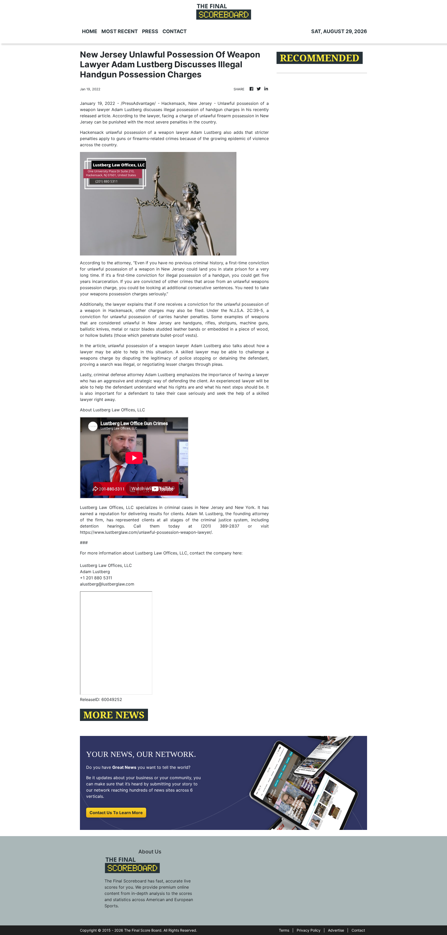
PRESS (150, 31)
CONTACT (174, 31)
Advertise (336, 930)
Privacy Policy (309, 930)
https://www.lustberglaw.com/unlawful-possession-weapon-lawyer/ (146, 532)
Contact (358, 930)
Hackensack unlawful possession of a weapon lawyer (134, 132)
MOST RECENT (119, 31)
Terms (284, 930)
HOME (89, 31)
